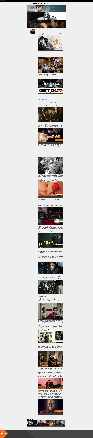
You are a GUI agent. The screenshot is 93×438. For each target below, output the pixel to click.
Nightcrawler (40, 203)
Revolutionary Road (59, 198)
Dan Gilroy (43, 203)
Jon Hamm (41, 391)
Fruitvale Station (41, 99)
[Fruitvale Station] (50, 136)
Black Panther (53, 146)
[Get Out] (50, 86)
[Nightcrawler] (50, 240)
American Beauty (45, 154)
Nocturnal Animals (48, 369)
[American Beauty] (50, 190)
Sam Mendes (39, 198)
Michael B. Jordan (50, 144)
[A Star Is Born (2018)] (50, 43)
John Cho (44, 320)
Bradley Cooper (59, 32)
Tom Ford (39, 396)
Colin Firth (52, 394)
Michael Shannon (48, 398)
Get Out (49, 74)
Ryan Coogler (45, 99)
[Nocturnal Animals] (50, 407)
